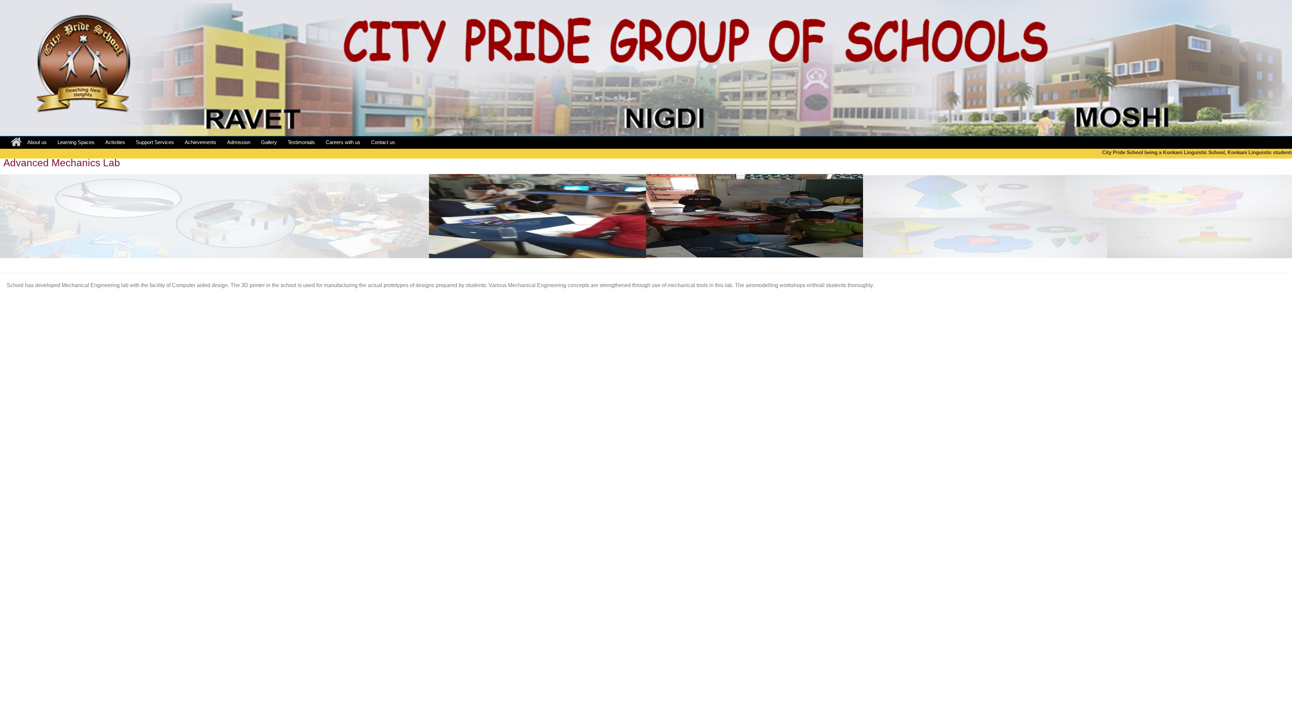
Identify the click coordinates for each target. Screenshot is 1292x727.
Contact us (383, 142)
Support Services (155, 142)
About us (37, 142)
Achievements (200, 142)
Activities (115, 142)
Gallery (269, 142)
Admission (238, 142)
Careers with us (343, 142)
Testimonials (301, 142)
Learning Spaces (76, 142)
